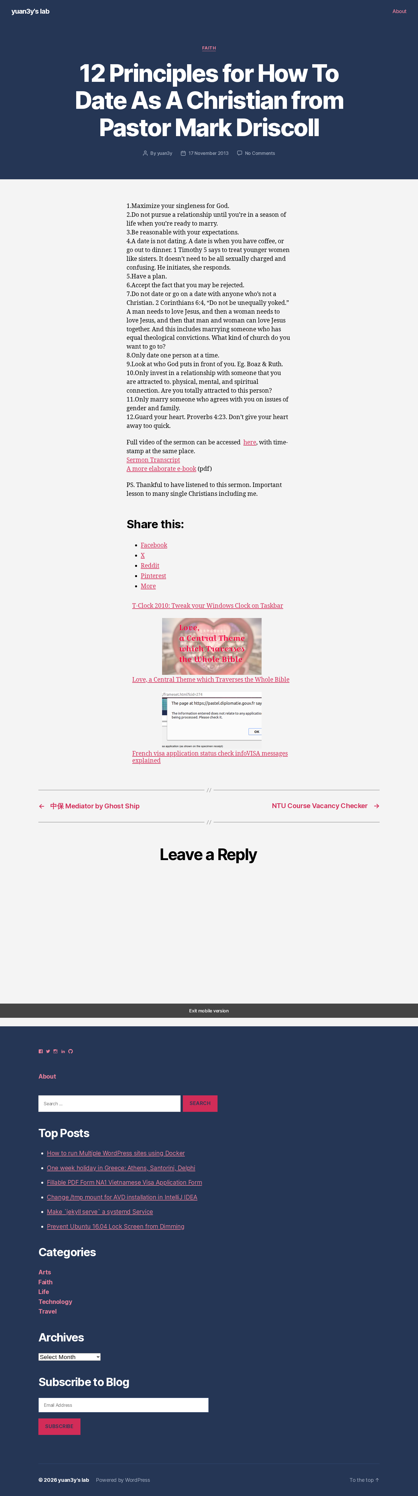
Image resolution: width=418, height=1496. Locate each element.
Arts (44, 1272)
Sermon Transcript (153, 460)
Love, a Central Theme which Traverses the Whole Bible (210, 679)
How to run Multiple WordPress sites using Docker (116, 1153)
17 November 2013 (209, 153)
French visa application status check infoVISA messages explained (210, 757)
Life (43, 1291)
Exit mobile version (209, 1011)
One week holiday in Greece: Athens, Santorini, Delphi (121, 1168)
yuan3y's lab (30, 11)
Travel (47, 1311)
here (249, 442)
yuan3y (164, 153)
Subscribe (59, 1426)
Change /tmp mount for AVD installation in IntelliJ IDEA (122, 1197)
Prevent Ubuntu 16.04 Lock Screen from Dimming (116, 1226)
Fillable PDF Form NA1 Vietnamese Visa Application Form (124, 1182)
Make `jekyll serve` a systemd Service (100, 1211)
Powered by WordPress (123, 1480)
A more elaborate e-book (161, 469)
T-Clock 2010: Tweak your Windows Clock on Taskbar (207, 605)
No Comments (260, 153)
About (399, 11)
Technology (55, 1301)
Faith (209, 48)
